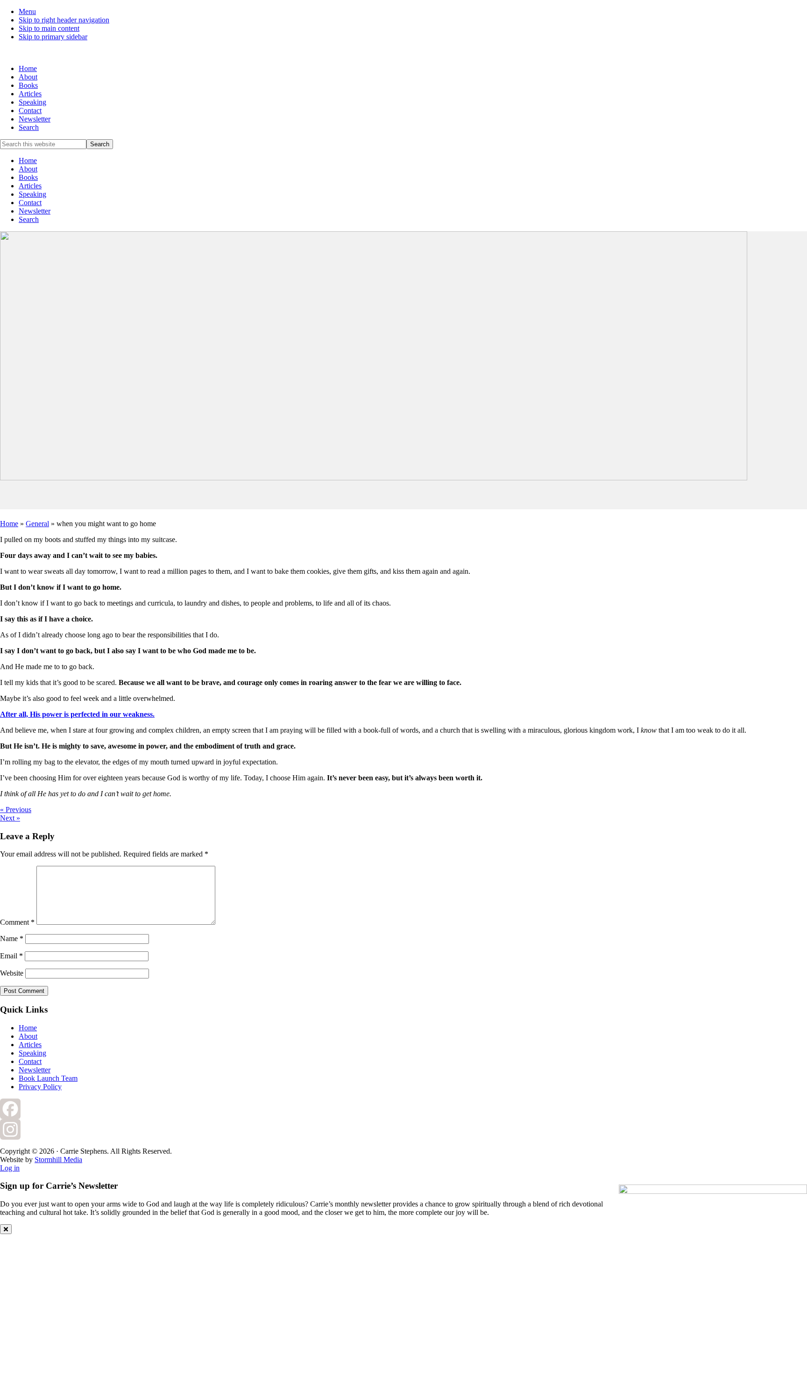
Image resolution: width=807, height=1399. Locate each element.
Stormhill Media (58, 1159)
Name (11, 938)
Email (11, 956)
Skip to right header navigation (64, 20)
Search (29, 219)
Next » (10, 818)
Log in (10, 1168)
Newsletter (34, 211)
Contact (30, 203)
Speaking (32, 194)
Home (28, 160)
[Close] (6, 1229)
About (28, 169)
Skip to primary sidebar (53, 37)
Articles (30, 186)
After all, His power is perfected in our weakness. (77, 714)
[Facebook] (403, 1109)
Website (11, 973)
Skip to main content (49, 28)
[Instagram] (403, 1129)
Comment (17, 922)
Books (28, 177)
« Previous (15, 810)
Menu (27, 11)
